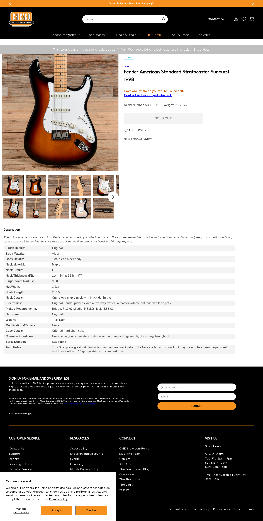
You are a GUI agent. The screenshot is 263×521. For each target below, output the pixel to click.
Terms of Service (20, 469)
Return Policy (202, 509)
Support (14, 454)
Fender (129, 66)
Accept (56, 510)
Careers (124, 459)
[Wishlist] (244, 19)
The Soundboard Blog (134, 469)
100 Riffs (125, 464)
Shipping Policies (20, 464)
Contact (214, 19)
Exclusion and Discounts (86, 454)
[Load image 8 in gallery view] (81, 208)
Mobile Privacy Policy (84, 469)
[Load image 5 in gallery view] (58, 185)
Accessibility (78, 448)
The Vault (126, 484)
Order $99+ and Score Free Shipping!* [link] (131, 3)
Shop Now (201, 49)
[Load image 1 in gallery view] (13, 185)
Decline (91, 510)
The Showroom (129, 479)
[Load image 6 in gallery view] (58, 208)
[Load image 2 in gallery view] (13, 208)
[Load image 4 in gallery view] (35, 208)
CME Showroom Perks (134, 448)
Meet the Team (130, 454)
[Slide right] (113, 196)
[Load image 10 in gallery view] (103, 208)
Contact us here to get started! (148, 95)
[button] (119, 230)
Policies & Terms (243, 509)
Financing (77, 464)
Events (75, 459)
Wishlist (124, 490)
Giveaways (126, 474)
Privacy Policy (58, 499)
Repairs (14, 459)
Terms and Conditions (73, 403)
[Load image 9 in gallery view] (103, 185)
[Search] (164, 19)
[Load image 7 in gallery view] (81, 185)
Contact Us (17, 448)
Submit (197, 406)
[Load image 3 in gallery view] (35, 185)
